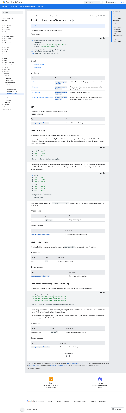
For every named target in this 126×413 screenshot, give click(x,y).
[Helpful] (101, 15)
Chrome (58, 401)
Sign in (122, 2)
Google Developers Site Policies (58, 365)
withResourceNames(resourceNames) (42, 97)
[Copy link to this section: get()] (38, 107)
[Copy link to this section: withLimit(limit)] (51, 242)
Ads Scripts (18, 2)
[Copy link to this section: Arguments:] (42, 211)
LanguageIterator (39, 64)
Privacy (35, 409)
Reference (13, 6)
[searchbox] (12, 12)
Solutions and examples (27, 6)
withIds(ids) (34, 87)
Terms (29, 409)
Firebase (66, 401)
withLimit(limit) (35, 92)
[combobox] (93, 2)
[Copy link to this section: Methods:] (41, 73)
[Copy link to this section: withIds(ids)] (47, 131)
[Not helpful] (104, 15)
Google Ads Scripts (49, 15)
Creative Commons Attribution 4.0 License (77, 363)
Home (32, 15)
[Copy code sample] (103, 38)
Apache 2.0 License (34, 365)
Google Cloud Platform (79, 401)
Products (38, 15)
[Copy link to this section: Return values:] (44, 114)
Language (37, 68)
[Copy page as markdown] (74, 20)
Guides (4, 6)
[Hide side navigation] (22, 410)
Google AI (93, 401)
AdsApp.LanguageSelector (61, 88)
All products (102, 401)
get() (32, 82)
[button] (12, 21)
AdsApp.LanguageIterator (61, 83)
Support (40, 6)
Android (50, 401)
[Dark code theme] (100, 38)
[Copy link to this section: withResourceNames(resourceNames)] (71, 284)
